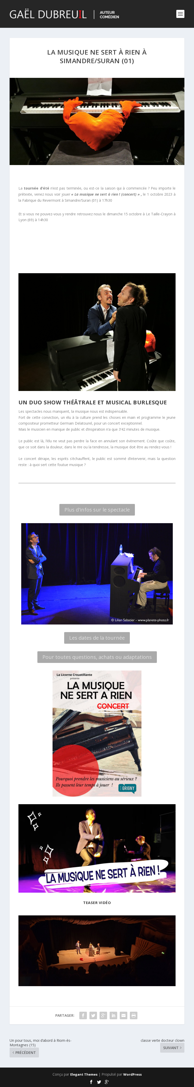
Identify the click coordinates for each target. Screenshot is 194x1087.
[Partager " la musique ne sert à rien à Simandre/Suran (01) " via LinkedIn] (113, 1015)
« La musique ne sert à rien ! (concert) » (105, 194)
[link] (159, 214)
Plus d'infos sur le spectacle (97, 509)
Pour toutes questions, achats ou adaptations (97, 657)
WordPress (132, 1074)
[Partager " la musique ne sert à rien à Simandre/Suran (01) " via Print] (134, 1015)
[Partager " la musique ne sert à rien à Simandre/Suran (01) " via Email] (123, 1015)
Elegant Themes (84, 1074)
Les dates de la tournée (97, 637)
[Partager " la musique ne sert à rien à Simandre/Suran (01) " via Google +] (103, 1015)
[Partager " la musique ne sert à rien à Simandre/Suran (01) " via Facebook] (83, 1015)
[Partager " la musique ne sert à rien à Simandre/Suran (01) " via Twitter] (93, 1015)
